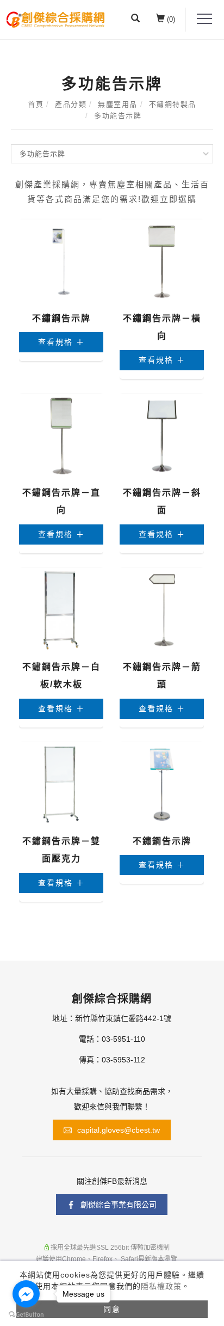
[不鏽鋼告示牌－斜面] (162, 435)
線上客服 (124, 1245)
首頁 (35, 104)
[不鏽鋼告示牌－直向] (61, 435)
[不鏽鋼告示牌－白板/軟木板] (61, 609)
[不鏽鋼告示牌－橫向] (162, 260)
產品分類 (70, 104)
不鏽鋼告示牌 (61, 318)
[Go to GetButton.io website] (26, 1314)
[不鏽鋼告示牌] (61, 260)
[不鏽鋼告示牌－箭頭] (162, 609)
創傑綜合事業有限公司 (118, 1204)
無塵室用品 (118, 104)
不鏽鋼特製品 (172, 104)
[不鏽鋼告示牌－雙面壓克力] (61, 783)
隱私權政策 (161, 1286)
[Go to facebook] (26, 1293)
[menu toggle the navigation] (204, 19)
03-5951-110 (123, 1039)
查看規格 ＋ (61, 342)
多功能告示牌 (117, 116)
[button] (135, 19)
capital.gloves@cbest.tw (118, 1130)
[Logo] (55, 18)
